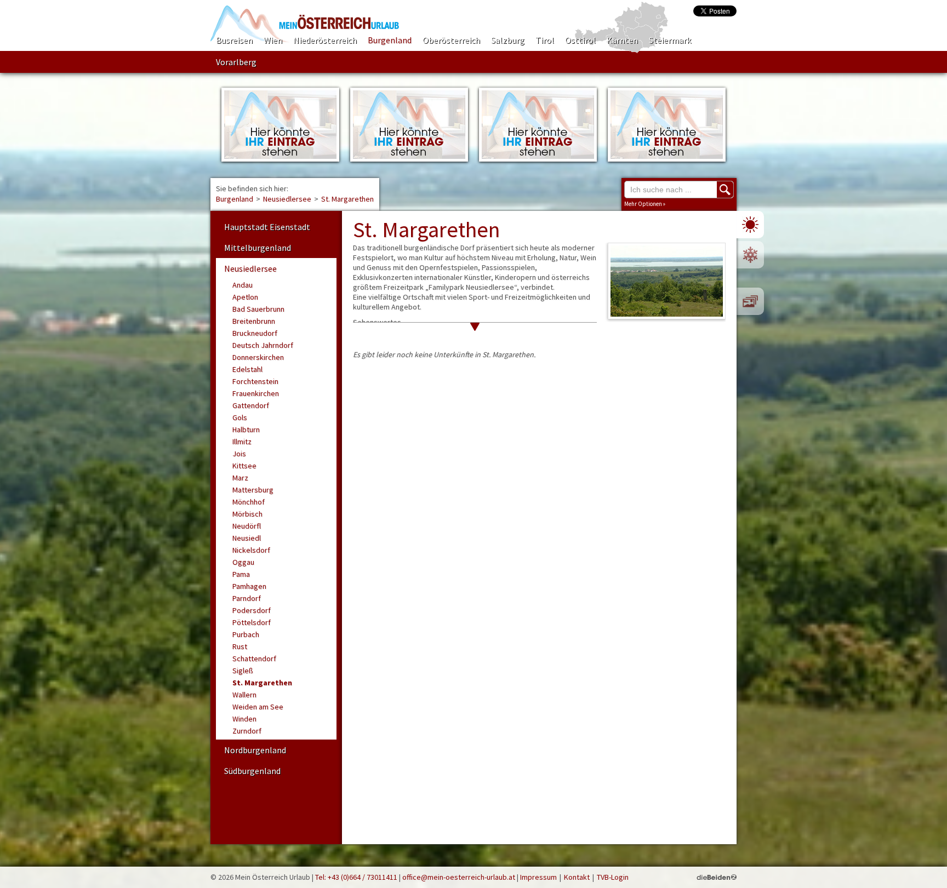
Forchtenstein (255, 381)
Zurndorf (246, 731)
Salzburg (507, 40)
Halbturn (246, 429)
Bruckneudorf (254, 333)
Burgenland (390, 40)
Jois (239, 454)
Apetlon (245, 297)
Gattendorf (250, 405)
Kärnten (622, 40)
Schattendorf (254, 658)
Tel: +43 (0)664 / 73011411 (356, 877)
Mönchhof (248, 502)
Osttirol (580, 40)
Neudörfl (246, 526)
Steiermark (670, 40)
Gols (239, 417)
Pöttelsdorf (251, 622)
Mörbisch (247, 514)
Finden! (725, 189)
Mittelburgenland (257, 247)
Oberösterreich (451, 40)
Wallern (244, 695)
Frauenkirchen (255, 393)
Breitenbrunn (253, 321)
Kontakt (577, 877)
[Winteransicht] (750, 254)
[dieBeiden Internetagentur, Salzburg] (717, 877)
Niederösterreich (325, 40)
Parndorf (246, 598)
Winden (244, 719)
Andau (242, 285)
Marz (240, 478)
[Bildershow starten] (750, 301)
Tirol (544, 40)
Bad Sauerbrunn (258, 309)
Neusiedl (246, 538)
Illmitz (242, 441)
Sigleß (242, 670)
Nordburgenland (255, 749)
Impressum (538, 877)
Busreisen (234, 40)
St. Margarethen (347, 199)
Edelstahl (247, 369)
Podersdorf (251, 610)
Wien (273, 40)
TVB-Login (613, 877)
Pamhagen (249, 586)
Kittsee (244, 466)
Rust (239, 646)
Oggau (243, 562)
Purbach (245, 634)
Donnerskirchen (258, 357)
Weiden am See (257, 707)
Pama (241, 574)
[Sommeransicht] (750, 224)
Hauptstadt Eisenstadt (267, 226)
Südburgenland (252, 770)
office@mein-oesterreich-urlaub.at (458, 877)
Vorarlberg (236, 61)
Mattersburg (252, 490)
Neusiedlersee (287, 199)
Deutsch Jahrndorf (262, 345)
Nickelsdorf (251, 550)
